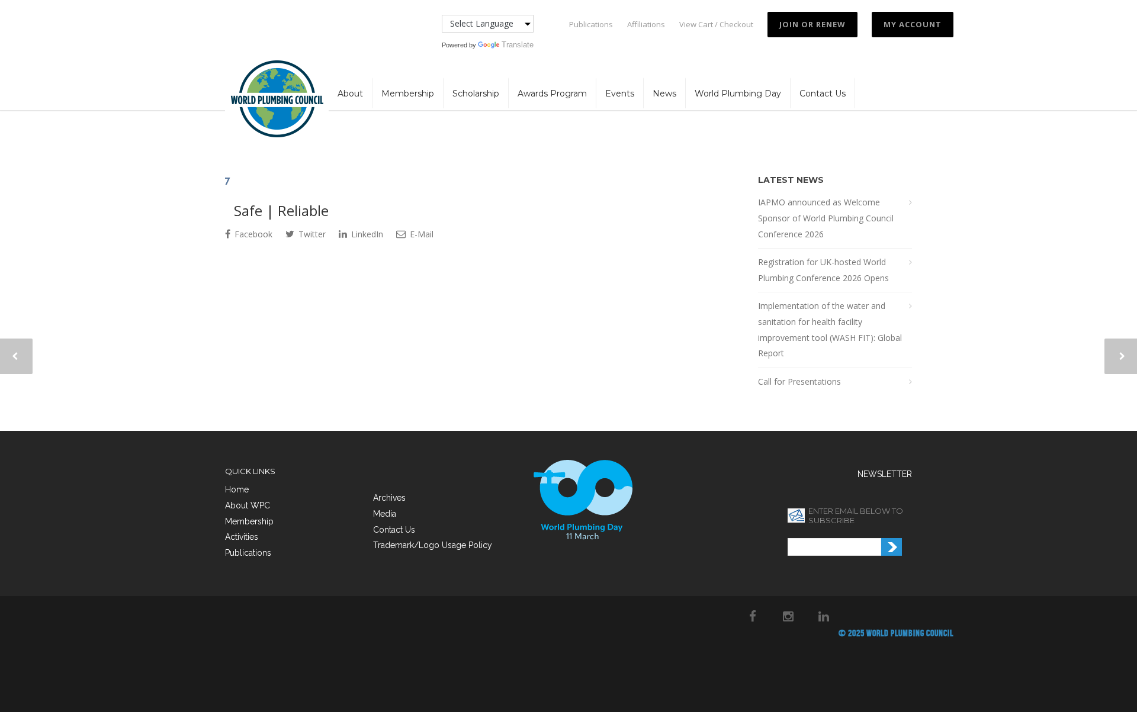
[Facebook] (753, 616)
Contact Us (822, 93)
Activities (241, 537)
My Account (913, 24)
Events (619, 93)
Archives (389, 497)
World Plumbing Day (738, 93)
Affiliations (646, 24)
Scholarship (475, 93)
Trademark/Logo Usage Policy (432, 545)
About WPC (247, 505)
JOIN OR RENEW (812, 24)
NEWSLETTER (884, 474)
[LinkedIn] (824, 616)
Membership (407, 93)
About (350, 93)
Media (384, 513)
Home (237, 489)
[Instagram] (788, 616)
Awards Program (552, 93)
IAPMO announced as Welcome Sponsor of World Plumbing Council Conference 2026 (826, 217)
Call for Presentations (799, 381)
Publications (591, 24)
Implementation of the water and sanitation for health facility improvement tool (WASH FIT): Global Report (830, 329)
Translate (518, 44)
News (664, 93)
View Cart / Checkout (716, 24)
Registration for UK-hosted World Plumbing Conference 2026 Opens (823, 269)
